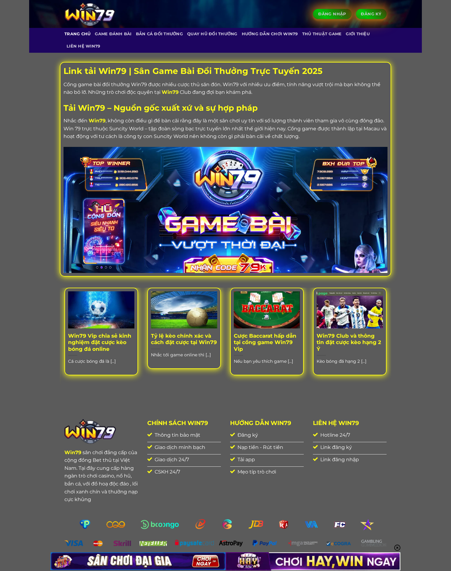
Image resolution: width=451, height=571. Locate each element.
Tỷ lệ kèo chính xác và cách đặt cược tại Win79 (184, 339)
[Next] (387, 339)
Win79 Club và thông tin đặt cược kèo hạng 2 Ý (349, 342)
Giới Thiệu (358, 34)
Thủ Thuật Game (322, 34)
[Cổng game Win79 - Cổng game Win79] (89, 14)
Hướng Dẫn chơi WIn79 (270, 34)
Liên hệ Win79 (83, 46)
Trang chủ (77, 34)
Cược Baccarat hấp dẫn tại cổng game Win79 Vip (265, 342)
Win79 (170, 92)
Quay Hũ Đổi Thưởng (212, 34)
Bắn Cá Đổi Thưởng (159, 34)
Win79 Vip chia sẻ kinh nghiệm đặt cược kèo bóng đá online (99, 342)
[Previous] (63, 339)
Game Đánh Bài (113, 34)
